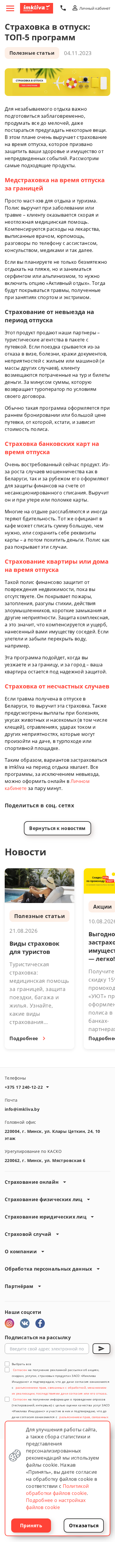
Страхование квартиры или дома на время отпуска (57, 565)
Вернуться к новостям (57, 828)
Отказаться (83, 1525)
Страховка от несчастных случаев (57, 686)
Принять (31, 1525)
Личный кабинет (94, 8)
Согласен (20, 1370)
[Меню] (10, 8)
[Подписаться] (101, 1348)
